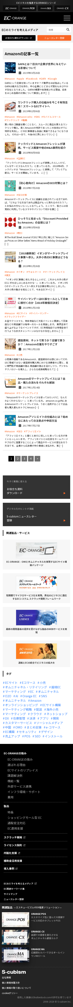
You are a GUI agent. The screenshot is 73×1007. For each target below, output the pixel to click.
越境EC (56, 687)
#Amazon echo (24, 116)
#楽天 (7, 275)
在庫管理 (19, 718)
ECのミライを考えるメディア (18, 883)
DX (7, 718)
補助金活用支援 (13, 861)
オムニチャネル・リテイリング (26, 687)
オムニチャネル (48, 691)
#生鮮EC (21, 158)
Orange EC (29, 696)
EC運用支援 (15, 828)
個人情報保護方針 (11, 982)
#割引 (19, 232)
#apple (20, 78)
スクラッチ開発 (13, 837)
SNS (44, 696)
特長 (10, 812)
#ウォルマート (34, 271)
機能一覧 (13, 781)
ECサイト (11, 682)
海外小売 (52, 709)
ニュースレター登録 (54, 37)
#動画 (24, 120)
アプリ (44, 718)
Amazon (35, 700)
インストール (54, 736)
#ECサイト (22, 313)
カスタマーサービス (18, 722)
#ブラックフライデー (15, 316)
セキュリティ (28, 731)
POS (27, 736)
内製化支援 (10, 853)
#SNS (37, 116)
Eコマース (28, 682)
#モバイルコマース (51, 116)
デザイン (47, 731)
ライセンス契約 (13, 845)
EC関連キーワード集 (14, 888)
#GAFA (42, 78)
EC (32, 691)
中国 (8, 727)
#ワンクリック (12, 120)
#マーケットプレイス (54, 271)
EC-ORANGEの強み (15, 753)
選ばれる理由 (16, 765)
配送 (39, 709)
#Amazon (10, 78)
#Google (52, 78)
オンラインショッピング (21, 705)
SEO (37, 736)
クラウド (36, 714)
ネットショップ (56, 714)
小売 (43, 682)
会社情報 (6, 977)
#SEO (19, 431)
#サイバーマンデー (39, 313)
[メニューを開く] (67, 18)
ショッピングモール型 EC (24, 817)
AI (17, 696)
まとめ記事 (34, 727)
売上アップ (12, 736)
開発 (56, 718)
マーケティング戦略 (18, 709)
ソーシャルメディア (49, 722)
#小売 (19, 354)
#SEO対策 (22, 194)
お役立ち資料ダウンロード (18, 37)
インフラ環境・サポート (23, 791)
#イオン (21, 271)
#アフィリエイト (32, 431)
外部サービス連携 (19, 786)
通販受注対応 (16, 823)
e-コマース (53, 727)
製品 (6, 806)
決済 (32, 718)
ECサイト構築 (51, 705)
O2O (8, 696)
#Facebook (31, 78)
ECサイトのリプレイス (22, 770)
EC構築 (10, 731)
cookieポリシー (10, 993)
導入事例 (9, 868)
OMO (18, 727)
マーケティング (15, 691)
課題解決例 (14, 775)
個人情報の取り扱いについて (16, 987)
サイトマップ (10, 893)
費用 (10, 797)
